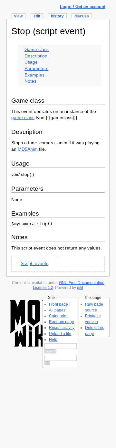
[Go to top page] (32, 348)
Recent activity (61, 327)
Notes (30, 81)
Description (35, 55)
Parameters (36, 68)
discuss (81, 16)
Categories (58, 316)
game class (22, 117)
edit (37, 16)
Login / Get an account (82, 6)
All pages (57, 310)
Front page (58, 304)
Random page (61, 322)
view (18, 16)
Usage (31, 62)
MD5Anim (28, 149)
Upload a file (60, 333)
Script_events (34, 263)
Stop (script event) (48, 31)
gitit (80, 287)
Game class (36, 49)
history (57, 16)
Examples (34, 74)
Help (53, 339)
